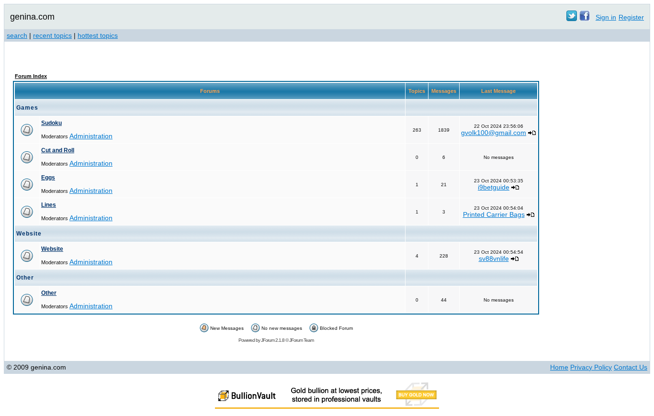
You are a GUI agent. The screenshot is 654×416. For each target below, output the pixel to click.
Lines (48, 205)
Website (52, 249)
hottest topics (98, 35)
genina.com (32, 17)
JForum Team (301, 340)
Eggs (48, 177)
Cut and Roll (57, 150)
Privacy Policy (591, 367)
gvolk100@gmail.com (493, 132)
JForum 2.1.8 (272, 340)
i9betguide (493, 187)
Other (48, 293)
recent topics (52, 35)
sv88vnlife (494, 258)
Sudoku (51, 123)
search (17, 35)
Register (631, 17)
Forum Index (31, 76)
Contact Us (630, 367)
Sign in (606, 17)
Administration (91, 136)
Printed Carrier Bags (494, 214)
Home (559, 367)
